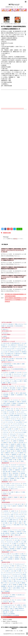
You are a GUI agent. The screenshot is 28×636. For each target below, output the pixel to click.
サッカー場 (19, 372)
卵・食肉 (25, 579)
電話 (26, 524)
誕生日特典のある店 (16, 343)
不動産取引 (5, 531)
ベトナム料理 (20, 435)
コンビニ (5, 564)
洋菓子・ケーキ (14, 452)
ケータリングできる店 (20, 348)
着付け (11, 523)
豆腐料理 (13, 457)
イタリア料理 (5, 417)
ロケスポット (5, 332)
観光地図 (5, 339)
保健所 (12, 393)
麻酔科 (15, 480)
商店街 (13, 565)
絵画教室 (6, 548)
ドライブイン (11, 386)
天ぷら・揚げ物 (19, 447)
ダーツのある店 (13, 346)
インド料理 (6, 418)
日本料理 (18, 451)
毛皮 (14, 579)
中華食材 (5, 581)
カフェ (20, 418)
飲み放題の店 (16, 355)
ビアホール (5, 434)
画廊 (4, 500)
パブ (11, 432)
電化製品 (15, 584)
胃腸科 (23, 478)
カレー (23, 420)
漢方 (10, 584)
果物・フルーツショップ (19, 581)
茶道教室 (18, 548)
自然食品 (5, 584)
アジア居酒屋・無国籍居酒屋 (13, 415)
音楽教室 (15, 550)
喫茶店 (24, 445)
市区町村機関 (5, 394)
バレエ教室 (14, 543)
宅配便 (22, 519)
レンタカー (23, 386)
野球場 (24, 375)
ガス (17, 511)
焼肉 (24, 454)
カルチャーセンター (15, 538)
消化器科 (10, 474)
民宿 (14, 601)
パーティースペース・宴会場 (20, 432)
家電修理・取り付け (13, 521)
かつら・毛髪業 (6, 483)
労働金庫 (15, 497)
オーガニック (13, 418)
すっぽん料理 (11, 411)
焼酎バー (5, 456)
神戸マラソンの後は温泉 (8, 324)
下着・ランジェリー (7, 579)
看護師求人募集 (7, 232)
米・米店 (17, 582)
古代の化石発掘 (10, 325)
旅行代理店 (5, 387)
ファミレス (5, 435)
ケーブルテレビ (15, 512)
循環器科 (5, 469)
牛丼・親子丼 (18, 456)
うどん (12, 408)
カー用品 (22, 553)
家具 (10, 587)
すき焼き (5, 411)
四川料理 (5, 447)
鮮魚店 (10, 581)
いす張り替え (5, 511)
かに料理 (17, 410)
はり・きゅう (5, 464)
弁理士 (6, 608)
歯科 (10, 473)
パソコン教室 (21, 543)
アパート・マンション (7, 529)
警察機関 (6, 396)
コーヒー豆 (11, 582)
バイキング (5, 430)
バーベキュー (24, 430)
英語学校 (13, 405)
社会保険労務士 (6, 610)
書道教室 (5, 546)
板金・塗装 (23, 557)
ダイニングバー (13, 427)
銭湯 (10, 493)
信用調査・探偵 (7, 606)
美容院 (9, 589)
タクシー (5, 386)
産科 (21, 474)
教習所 (11, 557)
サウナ (4, 492)
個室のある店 (18, 353)
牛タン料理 (11, 456)
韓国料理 (6, 461)
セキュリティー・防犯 (8, 514)
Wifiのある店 (20, 344)
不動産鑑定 (12, 531)
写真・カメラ (9, 545)
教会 (5, 505)
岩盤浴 (23, 492)
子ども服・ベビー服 (17, 576)
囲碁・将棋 (16, 545)
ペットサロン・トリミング (8, 379)
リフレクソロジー (11, 486)
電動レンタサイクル (19, 324)
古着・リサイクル (14, 577)
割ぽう (7, 444)
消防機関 (12, 394)
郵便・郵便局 (17, 524)
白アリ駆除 (5, 523)
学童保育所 (24, 401)
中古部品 (6, 557)
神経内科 (16, 476)
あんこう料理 (5, 408)
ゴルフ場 (5, 372)
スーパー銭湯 (10, 492)
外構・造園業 (19, 533)
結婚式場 (14, 505)
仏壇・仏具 (17, 504)
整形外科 (5, 473)
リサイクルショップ (16, 574)
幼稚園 (23, 363)
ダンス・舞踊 (23, 541)
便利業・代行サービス (14, 519)
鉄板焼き (20, 459)
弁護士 (11, 608)
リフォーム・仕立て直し (20, 516)
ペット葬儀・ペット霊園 (17, 381)
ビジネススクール (6, 399)
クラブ (4, 422)
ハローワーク (5, 393)
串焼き (10, 442)
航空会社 (19, 387)
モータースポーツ (17, 375)
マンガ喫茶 (21, 437)
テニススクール (6, 543)
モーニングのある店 (17, 350)
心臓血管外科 (17, 469)
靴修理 (4, 526)
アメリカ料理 (24, 415)
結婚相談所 (20, 505)
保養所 (24, 599)
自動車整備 (10, 558)
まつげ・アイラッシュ (16, 483)
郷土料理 (19, 457)
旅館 (10, 601)
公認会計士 (20, 606)
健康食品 (23, 582)
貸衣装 (20, 523)
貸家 (12, 534)
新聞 (25, 521)
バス (17, 386)
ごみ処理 (12, 511)
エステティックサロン (10, 485)
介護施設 (13, 594)
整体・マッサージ (21, 471)
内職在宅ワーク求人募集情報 (9, 613)
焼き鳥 (20, 454)
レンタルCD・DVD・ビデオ (8, 517)
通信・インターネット (7, 524)
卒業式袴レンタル (6, 369)
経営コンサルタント (20, 610)
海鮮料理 (21, 452)
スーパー (10, 564)
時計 (26, 586)
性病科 (23, 469)
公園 (16, 393)
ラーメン (12, 439)
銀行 (25, 497)
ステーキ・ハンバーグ (15, 425)
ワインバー (8, 440)
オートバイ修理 (6, 553)
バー (18, 430)
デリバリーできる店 (7, 350)
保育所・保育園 (16, 363)
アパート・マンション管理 (19, 529)
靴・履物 (19, 579)
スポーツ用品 (13, 570)
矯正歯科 (10, 476)
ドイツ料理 (9, 428)
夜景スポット (5, 329)
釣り (4, 550)
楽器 (10, 546)
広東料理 (12, 449)
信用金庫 (10, 497)
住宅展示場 (19, 531)
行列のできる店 (6, 343)
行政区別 (5, 336)
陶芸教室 (9, 550)
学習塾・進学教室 (6, 403)
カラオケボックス (8, 420)
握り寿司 (8, 451)
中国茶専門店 (21, 440)
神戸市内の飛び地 (18, 325)
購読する (5, 617)
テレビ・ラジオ (18, 514)
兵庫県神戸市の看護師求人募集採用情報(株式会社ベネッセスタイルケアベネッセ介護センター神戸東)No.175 (13, 277)
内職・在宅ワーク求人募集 (8, 358)
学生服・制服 (5, 577)
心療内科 (10, 469)
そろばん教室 (5, 538)
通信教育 (19, 405)
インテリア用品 (18, 569)
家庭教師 (14, 403)
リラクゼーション (20, 486)
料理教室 (23, 545)
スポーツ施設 (8, 374)
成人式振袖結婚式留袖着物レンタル (19, 369)
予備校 (5, 401)
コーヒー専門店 (19, 422)
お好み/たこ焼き (10, 410)
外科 (10, 468)
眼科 (5, 476)
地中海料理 (11, 447)
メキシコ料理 (5, 439)
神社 (9, 505)
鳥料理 (22, 461)
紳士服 (25, 576)
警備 (16, 523)
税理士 (13, 610)
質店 (25, 523)
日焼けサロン (5, 488)
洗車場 (4, 558)
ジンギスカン (5, 425)
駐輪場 (24, 389)
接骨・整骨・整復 (6, 471)
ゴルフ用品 (6, 570)
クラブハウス (10, 422)
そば (17, 411)
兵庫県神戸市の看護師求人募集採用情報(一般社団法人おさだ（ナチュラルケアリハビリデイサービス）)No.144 (13, 250)
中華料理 (5, 442)
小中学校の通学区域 (7, 363)
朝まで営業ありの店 (9, 353)
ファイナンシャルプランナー (9, 605)
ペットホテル (7, 381)
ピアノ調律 (11, 516)
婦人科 (14, 468)
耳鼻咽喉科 (12, 478)
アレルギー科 (13, 464)
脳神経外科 (5, 480)
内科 (23, 466)
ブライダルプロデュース (8, 504)
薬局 (11, 480)
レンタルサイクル (19, 517)
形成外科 (24, 468)
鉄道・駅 (13, 389)
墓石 (23, 504)
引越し (20, 521)
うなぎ (17, 408)
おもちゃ (18, 567)
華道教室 (24, 548)
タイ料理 (6, 427)
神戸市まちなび (14, 4)
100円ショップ (20, 565)
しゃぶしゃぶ (24, 410)
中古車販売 (16, 555)
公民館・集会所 (23, 393)
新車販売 (17, 557)
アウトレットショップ (17, 589)
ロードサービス (9, 555)
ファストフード (21, 434)
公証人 (14, 606)
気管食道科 (23, 473)
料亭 (13, 451)
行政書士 (11, 611)
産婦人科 (16, 474)
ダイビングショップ (18, 374)
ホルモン (15, 437)
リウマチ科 (6, 466)
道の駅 (8, 389)
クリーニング (7, 512)
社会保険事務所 (20, 394)
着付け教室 (19, 546)
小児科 (19, 468)
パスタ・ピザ (5, 432)
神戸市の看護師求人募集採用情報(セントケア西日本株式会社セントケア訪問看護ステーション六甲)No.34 (15, 299)
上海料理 (14, 440)
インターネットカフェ (15, 417)
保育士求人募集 (19, 358)
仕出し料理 (21, 442)
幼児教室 (5, 365)
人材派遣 (18, 605)
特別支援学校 (21, 403)
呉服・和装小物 (23, 577)
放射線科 (14, 471)
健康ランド (18, 492)
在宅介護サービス (20, 594)
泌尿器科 (5, 474)
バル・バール (12, 430)
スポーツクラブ (9, 540)
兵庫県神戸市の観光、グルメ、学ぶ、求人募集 (14, 630)
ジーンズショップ (9, 572)
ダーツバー (21, 427)
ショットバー (7, 423)
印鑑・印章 (10, 586)
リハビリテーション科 (15, 466)
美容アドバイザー (14, 488)
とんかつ (22, 411)
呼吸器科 (5, 468)
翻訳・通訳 (5, 611)
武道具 (20, 570)
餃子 (18, 461)
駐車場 (19, 389)
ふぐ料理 (5, 413)
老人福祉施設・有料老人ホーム (9, 596)
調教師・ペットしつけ (12, 382)
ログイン (15, 238)
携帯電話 (5, 587)
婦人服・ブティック (7, 576)
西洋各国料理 (7, 457)
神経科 (21, 476)
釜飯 (15, 459)
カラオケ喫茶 (17, 420)
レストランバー (20, 439)
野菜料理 (10, 459)
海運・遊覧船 (12, 387)
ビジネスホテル (6, 599)
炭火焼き (8, 454)
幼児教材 (10, 365)
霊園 (5, 507)
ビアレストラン (13, 434)
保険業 (4, 497)
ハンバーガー (23, 428)
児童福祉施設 (11, 401)
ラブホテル (19, 599)
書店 (23, 587)
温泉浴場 (5, 493)
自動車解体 (17, 558)
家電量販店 (7, 591)
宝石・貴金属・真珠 (18, 586)
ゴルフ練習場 (11, 372)
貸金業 (21, 497)
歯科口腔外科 (15, 473)
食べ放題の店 (8, 355)
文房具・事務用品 (16, 587)
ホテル (13, 599)
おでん (22, 408)
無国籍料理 (14, 454)
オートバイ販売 (15, 553)
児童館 (18, 401)
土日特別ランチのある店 (14, 351)
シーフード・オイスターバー (18, 423)
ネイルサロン (19, 485)
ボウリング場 (8, 375)
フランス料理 (12, 435)
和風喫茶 (12, 445)
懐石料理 (17, 449)
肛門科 (18, 478)
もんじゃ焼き (11, 413)
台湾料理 (18, 444)
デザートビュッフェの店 (9, 348)
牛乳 (6, 582)
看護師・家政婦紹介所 (19, 608)
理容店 (4, 589)
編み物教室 (12, 548)
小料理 (6, 449)
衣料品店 (24, 574)
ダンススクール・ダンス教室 (12, 541)
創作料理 (12, 444)
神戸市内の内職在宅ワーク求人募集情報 (11, 615)
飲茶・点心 (12, 461)
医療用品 (20, 584)
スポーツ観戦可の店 (12, 344)
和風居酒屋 (18, 445)
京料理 (15, 442)
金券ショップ (11, 567)
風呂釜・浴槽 (17, 534)
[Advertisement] (14, 14)
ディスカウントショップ (19, 564)
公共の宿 (5, 601)
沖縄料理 (7, 452)
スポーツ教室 (17, 540)
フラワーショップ (18, 572)
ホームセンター (6, 565)
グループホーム (6, 594)
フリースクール (15, 399)
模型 (14, 546)
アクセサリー (10, 569)
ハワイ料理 (16, 428)
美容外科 (6, 478)
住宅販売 (13, 533)
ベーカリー (9, 437)
